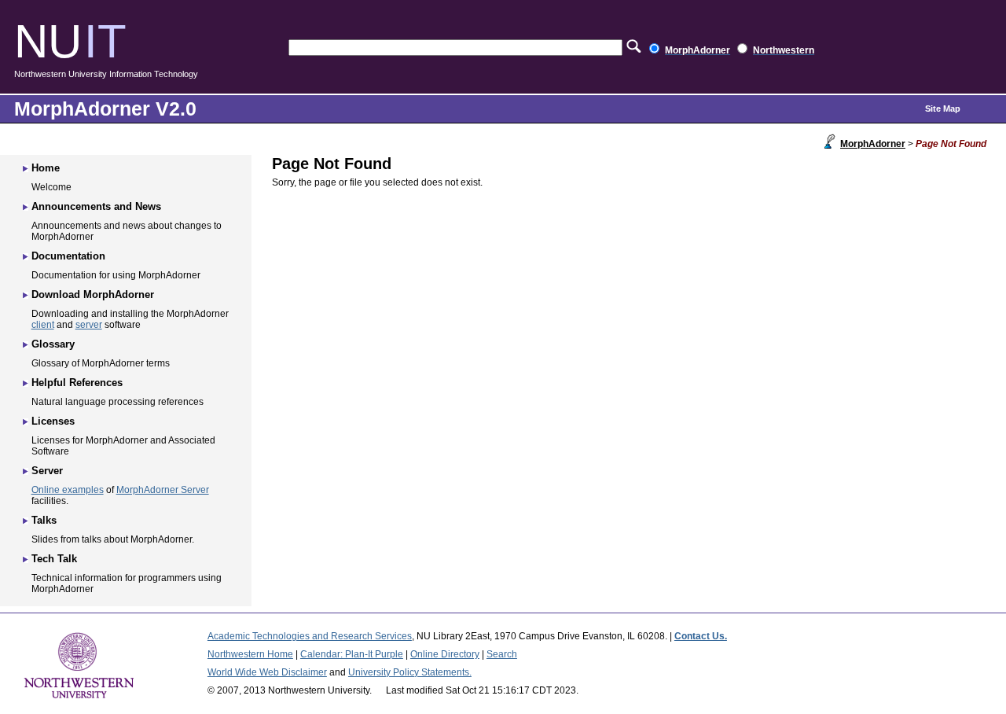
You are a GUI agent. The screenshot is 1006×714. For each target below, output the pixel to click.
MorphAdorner (872, 143)
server (88, 324)
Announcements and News (96, 206)
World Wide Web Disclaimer (267, 672)
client (42, 324)
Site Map (942, 108)
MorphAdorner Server (162, 489)
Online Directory (444, 654)
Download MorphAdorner (92, 294)
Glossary (53, 344)
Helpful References (77, 382)
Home (45, 168)
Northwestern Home (250, 654)
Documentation (68, 256)
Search (501, 654)
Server (47, 471)
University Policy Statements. (410, 672)
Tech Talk (54, 559)
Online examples (67, 489)
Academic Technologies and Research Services (309, 636)
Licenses (53, 421)
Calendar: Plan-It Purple (351, 654)
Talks (44, 520)
